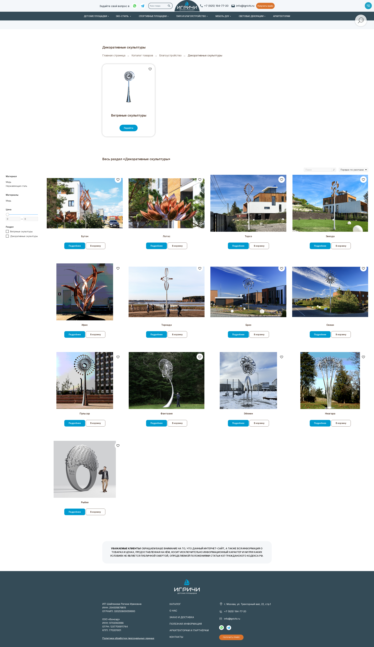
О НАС (173, 610)
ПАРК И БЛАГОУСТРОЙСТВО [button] (191, 16)
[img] (187, 6)
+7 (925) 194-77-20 (216, 5)
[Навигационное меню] (368, 6)
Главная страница (113, 55)
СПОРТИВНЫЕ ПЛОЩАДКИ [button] (153, 16)
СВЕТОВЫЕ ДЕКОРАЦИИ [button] (251, 16)
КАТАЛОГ (175, 604)
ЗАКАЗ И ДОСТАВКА (181, 617)
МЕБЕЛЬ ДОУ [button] (222, 16)
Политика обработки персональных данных (128, 638)
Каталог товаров (142, 55)
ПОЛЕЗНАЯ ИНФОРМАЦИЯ (185, 623)
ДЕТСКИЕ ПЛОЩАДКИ (95, 16)
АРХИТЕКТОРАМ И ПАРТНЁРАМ (189, 630)
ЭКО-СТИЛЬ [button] (122, 16)
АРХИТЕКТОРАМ (281, 16)
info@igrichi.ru (245, 5)
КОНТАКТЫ (176, 636)
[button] (265, 6)
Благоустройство (170, 55)
